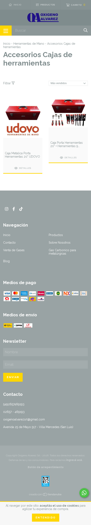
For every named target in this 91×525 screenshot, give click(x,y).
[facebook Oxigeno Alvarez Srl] (14, 209)
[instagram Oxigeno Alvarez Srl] (6, 209)
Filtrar (7, 83)
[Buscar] (85, 30)
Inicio (6, 43)
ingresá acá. (74, 460)
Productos (56, 235)
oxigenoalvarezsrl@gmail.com (24, 419)
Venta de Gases (14, 250)
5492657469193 (13, 404)
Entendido (46, 517)
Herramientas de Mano (28, 43)
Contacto (9, 242)
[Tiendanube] (45, 495)
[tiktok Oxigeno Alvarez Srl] (21, 209)
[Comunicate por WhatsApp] (84, 493)
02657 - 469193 (14, 412)
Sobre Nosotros (59, 242)
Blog (6, 261)
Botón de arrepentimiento (45, 467)
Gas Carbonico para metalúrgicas (62, 251)
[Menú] (6, 31)
